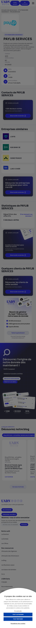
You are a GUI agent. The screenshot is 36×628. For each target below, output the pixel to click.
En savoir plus (18, 611)
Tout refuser (18, 619)
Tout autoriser (18, 614)
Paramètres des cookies (18, 623)
